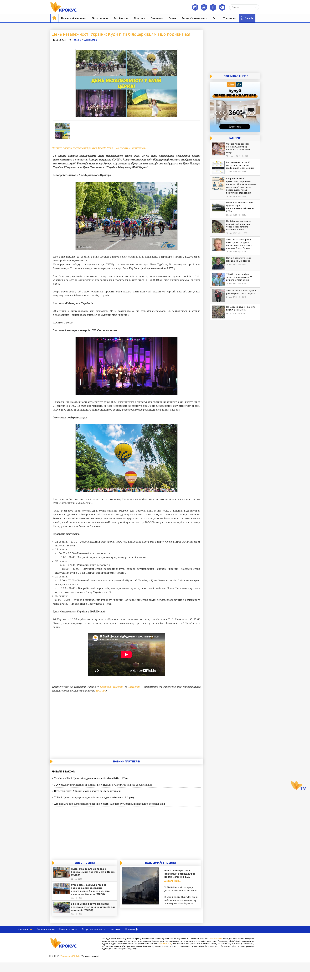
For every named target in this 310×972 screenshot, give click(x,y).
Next (205, 83)
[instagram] (195, 7)
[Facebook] (213, 7)
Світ (215, 18)
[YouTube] (204, 7)
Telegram (118, 686)
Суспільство (121, 18)
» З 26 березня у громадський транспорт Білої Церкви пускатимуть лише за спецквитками (102, 784)
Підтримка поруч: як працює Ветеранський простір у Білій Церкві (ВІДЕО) (93, 872)
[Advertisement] (126, 720)
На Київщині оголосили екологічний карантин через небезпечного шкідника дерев (238, 225)
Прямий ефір (132, 929)
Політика (139, 18)
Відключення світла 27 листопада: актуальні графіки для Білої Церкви (240, 165)
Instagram (134, 686)
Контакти (115, 929)
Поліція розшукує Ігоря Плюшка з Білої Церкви (238, 259)
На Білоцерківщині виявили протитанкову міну (241, 308)
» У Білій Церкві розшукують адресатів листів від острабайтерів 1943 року (93, 797)
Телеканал (229, 18)
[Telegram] (222, 7)
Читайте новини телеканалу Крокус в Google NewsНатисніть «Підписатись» (99, 148)
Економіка (156, 18)
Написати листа (68, 929)
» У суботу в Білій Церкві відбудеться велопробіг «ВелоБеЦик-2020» (90, 778)
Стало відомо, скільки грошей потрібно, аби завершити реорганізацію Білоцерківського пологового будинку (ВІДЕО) (90, 889)
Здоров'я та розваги (194, 18)
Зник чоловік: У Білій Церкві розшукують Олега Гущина (241, 292)
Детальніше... (172, 880)
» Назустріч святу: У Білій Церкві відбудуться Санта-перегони (86, 790)
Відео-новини (100, 18)
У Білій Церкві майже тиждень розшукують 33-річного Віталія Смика (239, 277)
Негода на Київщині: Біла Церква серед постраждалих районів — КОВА (240, 207)
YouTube (101, 690)
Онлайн (249, 18)
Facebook (105, 686)
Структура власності (93, 929)
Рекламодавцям (46, 929)
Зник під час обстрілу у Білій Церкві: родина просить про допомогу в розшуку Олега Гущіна (239, 243)
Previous (48, 83)
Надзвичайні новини (73, 18)
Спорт (172, 18)
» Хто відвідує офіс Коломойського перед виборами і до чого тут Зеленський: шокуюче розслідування (108, 803)
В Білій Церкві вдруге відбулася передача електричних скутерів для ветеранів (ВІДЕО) (93, 906)
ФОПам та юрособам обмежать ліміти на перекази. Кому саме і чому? (238, 148)
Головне (77, 40)
